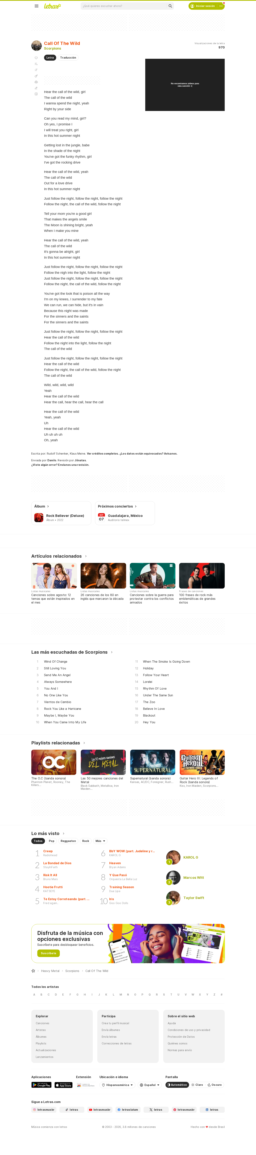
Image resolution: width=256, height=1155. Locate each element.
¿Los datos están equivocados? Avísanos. (149, 453)
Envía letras (109, 1036)
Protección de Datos (181, 1036)
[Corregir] (36, 88)
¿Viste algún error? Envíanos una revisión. (60, 464)
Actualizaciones (46, 1050)
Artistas (41, 1029)
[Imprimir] (36, 82)
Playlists (41, 1043)
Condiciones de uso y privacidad (189, 1029)
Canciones (42, 1023)
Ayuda (172, 1023)
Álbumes (41, 1036)
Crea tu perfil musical (115, 1023)
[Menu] (36, 6)
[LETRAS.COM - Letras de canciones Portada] (52, 6)
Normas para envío (180, 1050)
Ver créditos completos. (103, 453)
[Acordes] (36, 76)
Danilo (51, 460)
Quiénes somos (177, 1043)
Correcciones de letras (117, 1043)
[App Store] (64, 1085)
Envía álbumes (111, 1029)
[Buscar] (170, 6)
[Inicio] (33, 971)
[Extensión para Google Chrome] (86, 1085)
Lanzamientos (45, 1056)
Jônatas (80, 460)
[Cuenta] (221, 6)
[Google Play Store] (41, 1085)
